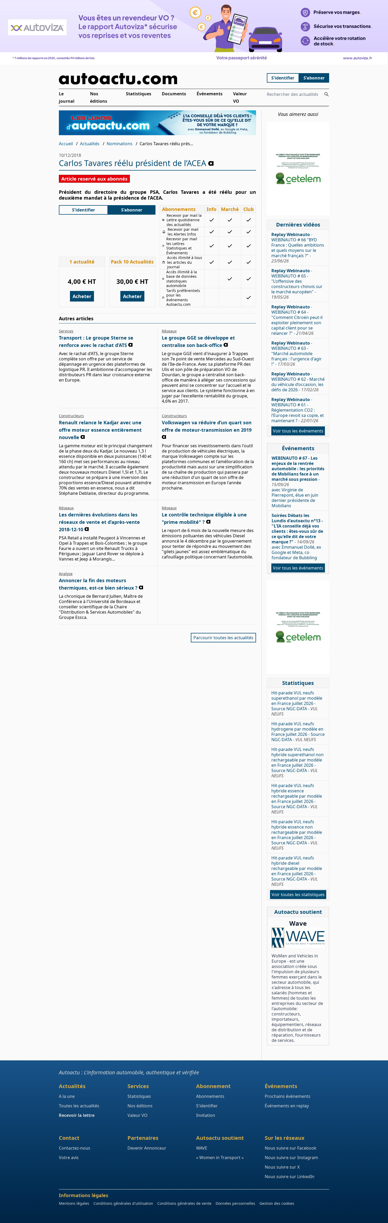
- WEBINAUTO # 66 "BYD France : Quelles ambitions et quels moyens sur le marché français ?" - (297, 248)
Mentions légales (74, 1203)
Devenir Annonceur (146, 1148)
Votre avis (69, 1157)
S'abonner (314, 78)
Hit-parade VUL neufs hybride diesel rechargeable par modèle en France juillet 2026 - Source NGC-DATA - (296, 871)
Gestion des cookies (276, 1203)
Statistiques (138, 94)
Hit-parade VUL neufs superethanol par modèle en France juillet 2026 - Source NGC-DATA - (296, 703)
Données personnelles (235, 1203)
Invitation (205, 1115)
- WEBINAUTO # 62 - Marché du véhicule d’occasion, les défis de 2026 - (298, 382)
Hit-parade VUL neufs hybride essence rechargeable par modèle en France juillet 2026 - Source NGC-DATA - (296, 799)
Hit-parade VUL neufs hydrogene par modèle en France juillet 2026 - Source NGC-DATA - (298, 731)
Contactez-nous (74, 1148)
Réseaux (169, 330)
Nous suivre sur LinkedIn (289, 1176)
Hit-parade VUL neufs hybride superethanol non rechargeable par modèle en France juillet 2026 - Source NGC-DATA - (297, 762)
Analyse (66, 573)
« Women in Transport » (220, 1157)
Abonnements (210, 1096)
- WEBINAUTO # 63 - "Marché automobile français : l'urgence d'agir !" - (296, 353)
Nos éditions (98, 97)
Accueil (66, 144)
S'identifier (282, 78)
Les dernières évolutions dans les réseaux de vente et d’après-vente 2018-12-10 (99, 522)
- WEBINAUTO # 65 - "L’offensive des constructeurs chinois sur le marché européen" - (297, 284)
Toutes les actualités (79, 1106)
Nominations (120, 144)
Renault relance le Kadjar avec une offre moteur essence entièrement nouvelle (100, 429)
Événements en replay (287, 1106)
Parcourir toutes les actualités (223, 638)
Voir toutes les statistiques (298, 894)
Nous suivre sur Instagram (291, 1157)
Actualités (90, 144)
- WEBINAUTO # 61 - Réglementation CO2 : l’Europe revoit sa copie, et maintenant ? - (297, 410)
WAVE (201, 1148)
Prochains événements (287, 1096)
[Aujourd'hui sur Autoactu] (157, 78)
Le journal (66, 97)
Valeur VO (240, 97)
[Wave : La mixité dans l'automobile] (298, 938)
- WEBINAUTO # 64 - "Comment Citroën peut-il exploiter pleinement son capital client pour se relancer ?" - (297, 320)
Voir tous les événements (298, 431)
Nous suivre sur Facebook (290, 1148)
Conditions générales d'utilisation (123, 1203)
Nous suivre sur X (282, 1167)
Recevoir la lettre (76, 1115)
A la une (67, 1096)
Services (66, 330)
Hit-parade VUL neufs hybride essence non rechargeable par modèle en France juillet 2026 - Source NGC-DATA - (296, 835)
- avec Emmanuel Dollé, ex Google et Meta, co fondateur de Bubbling (297, 536)
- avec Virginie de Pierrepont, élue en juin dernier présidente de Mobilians (298, 482)
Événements (210, 94)
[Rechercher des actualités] (326, 94)
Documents (174, 94)
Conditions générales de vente (184, 1203)
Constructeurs (71, 415)
